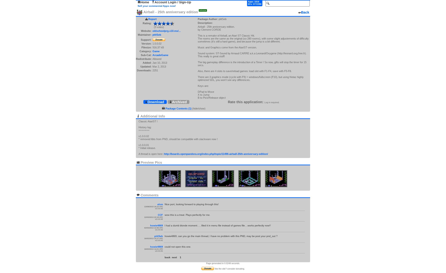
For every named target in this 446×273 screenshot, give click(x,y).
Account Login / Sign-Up (173, 2)
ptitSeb (156, 34)
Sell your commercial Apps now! (157, 6)
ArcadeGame (160, 55)
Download (156, 102)
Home (144, 2)
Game (156, 51)
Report (152, 19)
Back (305, 12)
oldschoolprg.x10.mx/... (166, 30)
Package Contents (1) (178, 108)
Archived (179, 102)
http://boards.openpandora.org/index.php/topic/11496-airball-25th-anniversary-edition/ (216, 153)
